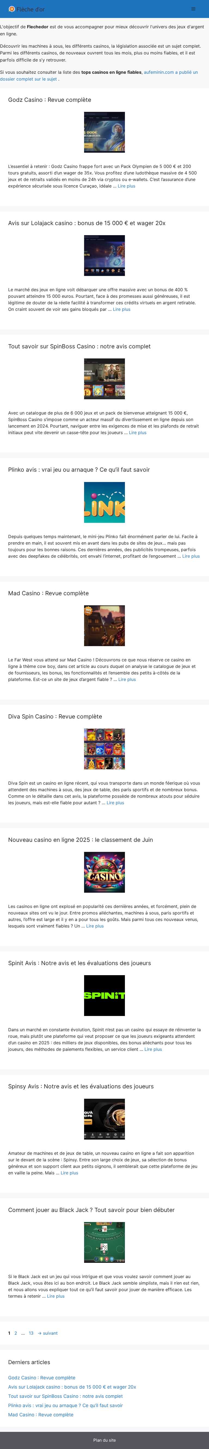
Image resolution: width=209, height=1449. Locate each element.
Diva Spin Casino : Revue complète (55, 716)
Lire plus (126, 186)
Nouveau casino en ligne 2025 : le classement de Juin (80, 839)
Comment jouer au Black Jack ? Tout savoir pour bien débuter (91, 1210)
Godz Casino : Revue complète (49, 99)
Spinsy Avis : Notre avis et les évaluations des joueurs (81, 1086)
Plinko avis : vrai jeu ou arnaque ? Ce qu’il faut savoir (79, 469)
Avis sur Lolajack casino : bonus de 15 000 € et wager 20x (86, 223)
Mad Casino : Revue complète (48, 593)
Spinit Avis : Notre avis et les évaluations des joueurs (79, 963)
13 (32, 1333)
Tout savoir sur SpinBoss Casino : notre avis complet (79, 346)
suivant (48, 1333)
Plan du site (104, 1440)
